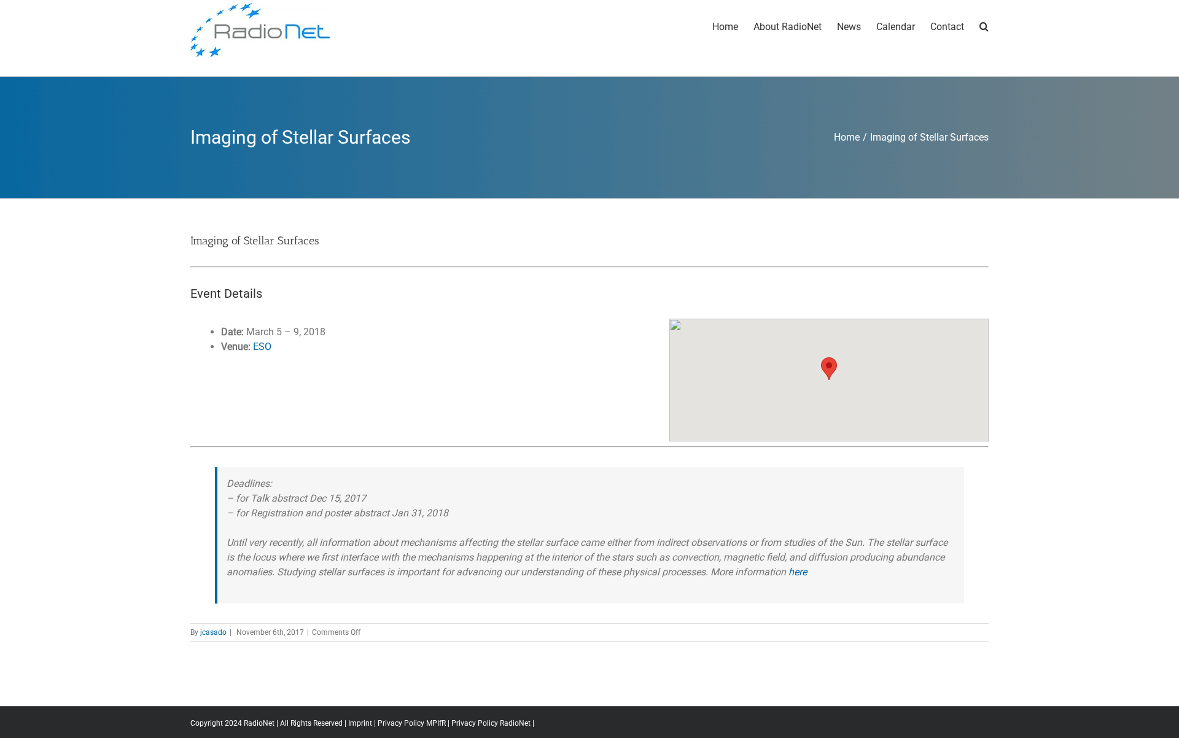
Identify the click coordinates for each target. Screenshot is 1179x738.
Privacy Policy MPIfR (412, 723)
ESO (262, 346)
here (797, 572)
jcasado (213, 632)
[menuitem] (732, 26)
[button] (829, 368)
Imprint (360, 723)
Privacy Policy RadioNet (491, 723)
